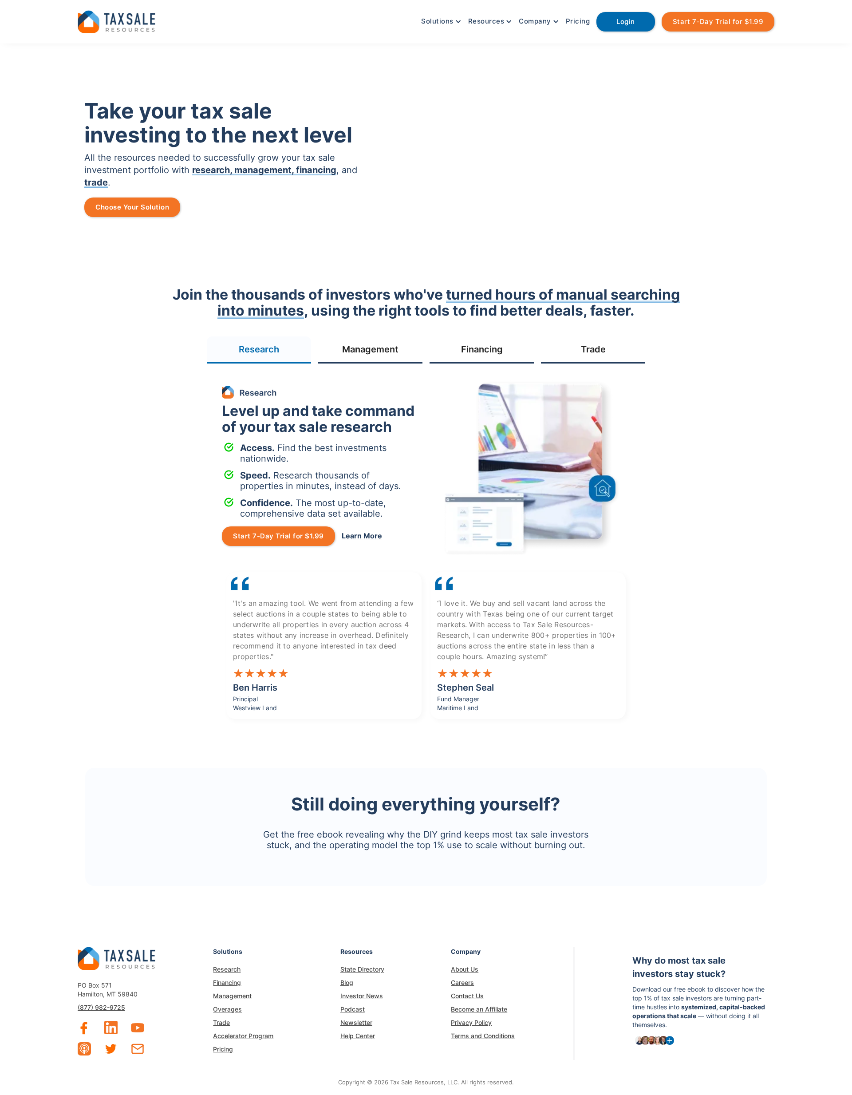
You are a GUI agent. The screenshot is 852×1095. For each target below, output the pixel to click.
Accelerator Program (243, 1036)
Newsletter (356, 1022)
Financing (227, 982)
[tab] (259, 350)
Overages (227, 1009)
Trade (221, 1022)
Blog (346, 982)
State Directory (362, 969)
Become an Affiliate (479, 1009)
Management (232, 996)
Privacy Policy (471, 1022)
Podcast (352, 1009)
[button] (440, 21)
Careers (462, 982)
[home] (116, 20)
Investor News (361, 996)
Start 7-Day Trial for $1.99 (718, 21)
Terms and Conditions (483, 1036)
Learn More (362, 535)
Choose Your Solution (132, 207)
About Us (464, 969)
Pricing (578, 21)
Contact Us (467, 996)
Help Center (357, 1036)
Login (625, 21)
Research (227, 969)
